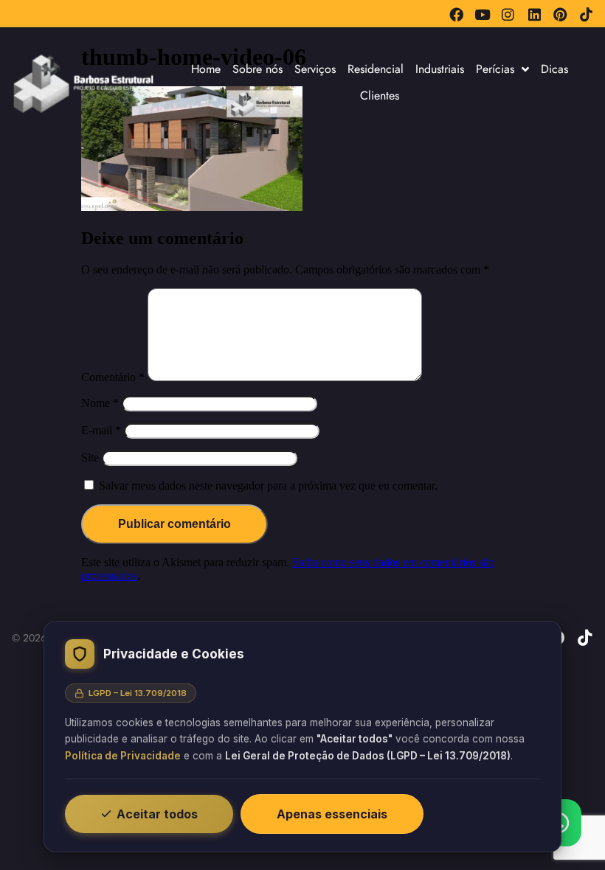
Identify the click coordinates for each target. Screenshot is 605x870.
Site (90, 457)
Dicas (554, 68)
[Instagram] (508, 14)
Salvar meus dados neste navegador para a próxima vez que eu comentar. (268, 485)
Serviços (315, 68)
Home (206, 68)
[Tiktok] (586, 14)
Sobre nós (257, 68)
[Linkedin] (534, 14)
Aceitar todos (157, 814)
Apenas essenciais (332, 814)
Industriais (439, 68)
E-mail (101, 430)
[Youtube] (482, 14)
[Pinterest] (560, 14)
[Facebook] (456, 14)
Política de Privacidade (123, 756)
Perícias (495, 68)
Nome (100, 403)
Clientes (379, 95)
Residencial (376, 68)
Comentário (113, 377)
